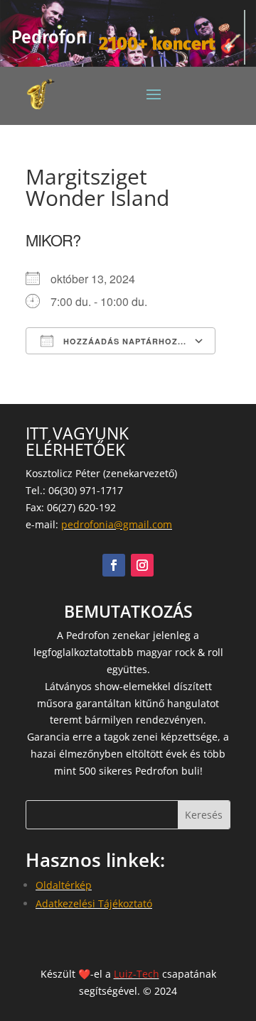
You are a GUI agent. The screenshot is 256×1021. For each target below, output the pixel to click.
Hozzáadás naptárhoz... (123, 341)
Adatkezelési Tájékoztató (94, 903)
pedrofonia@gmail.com (116, 524)
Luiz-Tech (136, 974)
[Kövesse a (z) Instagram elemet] (142, 565)
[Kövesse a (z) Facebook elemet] (113, 565)
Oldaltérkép (64, 885)
